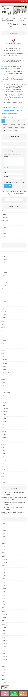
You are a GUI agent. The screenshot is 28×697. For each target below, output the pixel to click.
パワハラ (3, 288)
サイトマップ (4, 240)
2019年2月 (4, 604)
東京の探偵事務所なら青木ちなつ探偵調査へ (11, 110)
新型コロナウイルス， (6, 372)
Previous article (14, 136)
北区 (2, 321)
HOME (3, 211)
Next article (14, 138)
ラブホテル (4, 301)
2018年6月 (4, 627)
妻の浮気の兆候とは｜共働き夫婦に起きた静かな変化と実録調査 (13, 513)
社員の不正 (4, 434)
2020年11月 (4, 559)
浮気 (4, 127)
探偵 (23, 121)
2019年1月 (4, 608)
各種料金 (3, 230)
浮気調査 (10, 127)
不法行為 (3, 311)
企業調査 (3, 317)
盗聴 (2, 428)
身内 (2, 473)
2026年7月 (4, 527)
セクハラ (3, 279)
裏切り (22, 127)
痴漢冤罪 (3, 421)
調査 (2, 466)
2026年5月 (4, 533)
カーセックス (4, 266)
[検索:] (14, 199)
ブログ (3, 295)
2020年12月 (4, 556)
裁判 (2, 457)
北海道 (3, 324)
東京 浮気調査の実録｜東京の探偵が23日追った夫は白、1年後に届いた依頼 (13, 503)
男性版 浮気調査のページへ (7, 117)
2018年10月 (4, 614)
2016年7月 (4, 672)
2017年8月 (4, 650)
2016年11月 (4, 659)
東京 (19, 124)
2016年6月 (4, 676)
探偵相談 (3, 369)
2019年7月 (4, 595)
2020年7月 (4, 572)
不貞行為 (13, 121)
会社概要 (3, 233)
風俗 (2, 479)
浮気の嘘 (3, 402)
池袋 (24, 124)
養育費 (3, 483)
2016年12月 (4, 656)
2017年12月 (4, 637)
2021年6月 (4, 549)
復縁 (2, 343)
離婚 (16, 130)
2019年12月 (4, 582)
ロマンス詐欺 (4, 305)
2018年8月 (4, 621)
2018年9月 (4, 617)
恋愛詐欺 (3, 347)
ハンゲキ (3, 285)
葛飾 (2, 447)
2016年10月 (4, 663)
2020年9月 (4, 566)
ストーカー (4, 272)
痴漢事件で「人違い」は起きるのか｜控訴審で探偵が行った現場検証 (13, 493)
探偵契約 (3, 366)
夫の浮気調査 (4, 217)
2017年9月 (4, 646)
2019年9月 (4, 588)
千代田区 (3, 327)
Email (5, 172)
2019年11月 (4, 585)
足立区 (10, 130)
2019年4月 (4, 598)
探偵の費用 (4, 360)
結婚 (2, 440)
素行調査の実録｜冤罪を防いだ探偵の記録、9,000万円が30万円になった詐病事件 (13, 498)
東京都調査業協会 (5, 392)
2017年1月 (4, 653)
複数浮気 (3, 460)
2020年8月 (4, 569)
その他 (3, 262)
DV (2, 249)
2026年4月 (4, 536)
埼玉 (2, 330)
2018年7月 (4, 624)
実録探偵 (3, 340)
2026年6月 (4, 530)
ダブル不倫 (4, 282)
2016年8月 (4, 669)
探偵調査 (13, 124)
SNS (2, 253)
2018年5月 (4, 630)
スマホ (3, 275)
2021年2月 (4, 553)
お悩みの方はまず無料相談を (9, 114)
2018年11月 (4, 611)
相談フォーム (4, 236)
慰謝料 (3, 350)
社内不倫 (3, 431)
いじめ (3, 256)
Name (5, 167)
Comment (6, 156)
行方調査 (3, 453)
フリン (3, 292)
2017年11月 (4, 640)
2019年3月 (4, 601)
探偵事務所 (5, 124)
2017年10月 (4, 643)
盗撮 (2, 424)
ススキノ (3, 269)
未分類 (3, 382)
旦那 (2, 376)
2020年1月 (4, 579)
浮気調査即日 (4, 408)
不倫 (7, 121)
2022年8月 (4, 540)
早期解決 (3, 379)
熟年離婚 (3, 418)
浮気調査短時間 (5, 411)
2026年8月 (4, 523)
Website (6, 176)
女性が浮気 (4, 66)
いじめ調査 (4, 259)
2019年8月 (4, 591)
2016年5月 (4, 679)
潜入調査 (3, 415)
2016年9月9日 (15, 33)
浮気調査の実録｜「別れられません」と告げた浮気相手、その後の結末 (13, 508)
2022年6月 (4, 543)
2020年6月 (4, 575)
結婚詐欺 (3, 224)
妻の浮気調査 (4, 220)
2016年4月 (4, 682)
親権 (2, 463)
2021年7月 (4, 546)
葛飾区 (16, 127)
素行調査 (3, 227)
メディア (3, 298)
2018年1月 (4, 633)
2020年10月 (4, 562)
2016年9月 (4, 666)
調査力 (4, 130)
